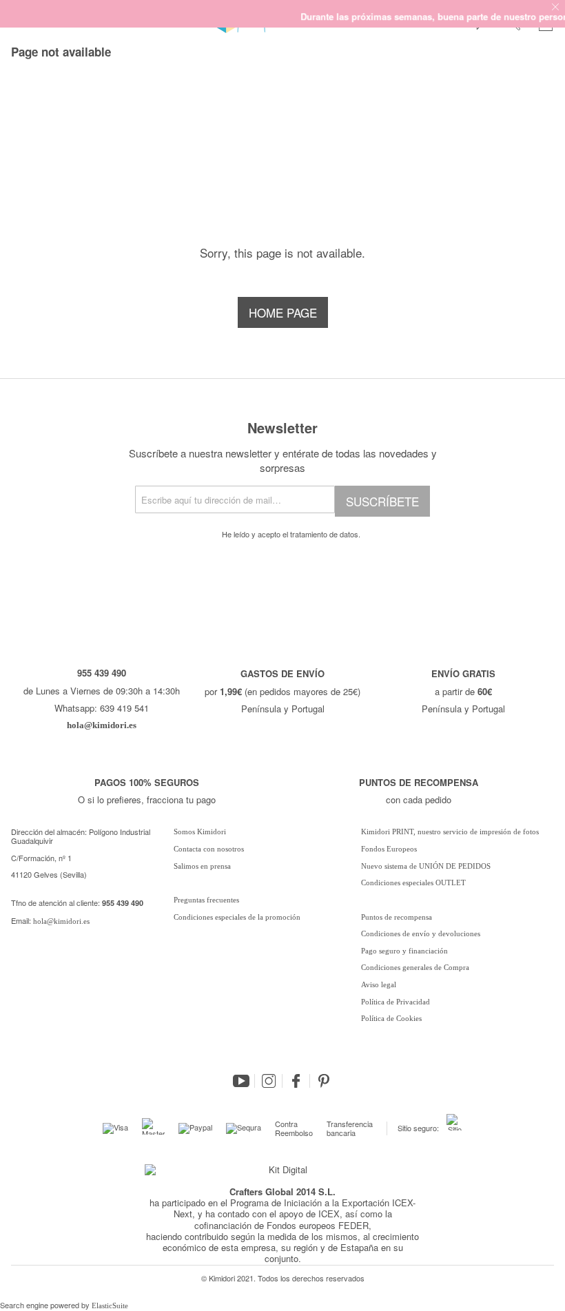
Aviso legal (378, 984)
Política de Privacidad (395, 1002)
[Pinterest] (324, 1081)
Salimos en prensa (202, 866)
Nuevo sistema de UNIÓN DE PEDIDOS (426, 866)
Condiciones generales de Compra (415, 967)
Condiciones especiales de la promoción (238, 917)
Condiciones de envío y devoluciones (420, 933)
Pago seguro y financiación (404, 951)
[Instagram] (268, 1081)
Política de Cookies (391, 1018)
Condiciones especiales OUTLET (413, 882)
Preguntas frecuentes (206, 900)
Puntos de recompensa (396, 917)
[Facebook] (296, 1081)
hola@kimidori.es (61, 921)
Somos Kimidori (200, 831)
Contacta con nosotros (209, 849)
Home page (283, 312)
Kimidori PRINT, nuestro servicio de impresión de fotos (450, 831)
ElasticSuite (110, 1305)
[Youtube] (241, 1081)
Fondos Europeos (389, 849)
